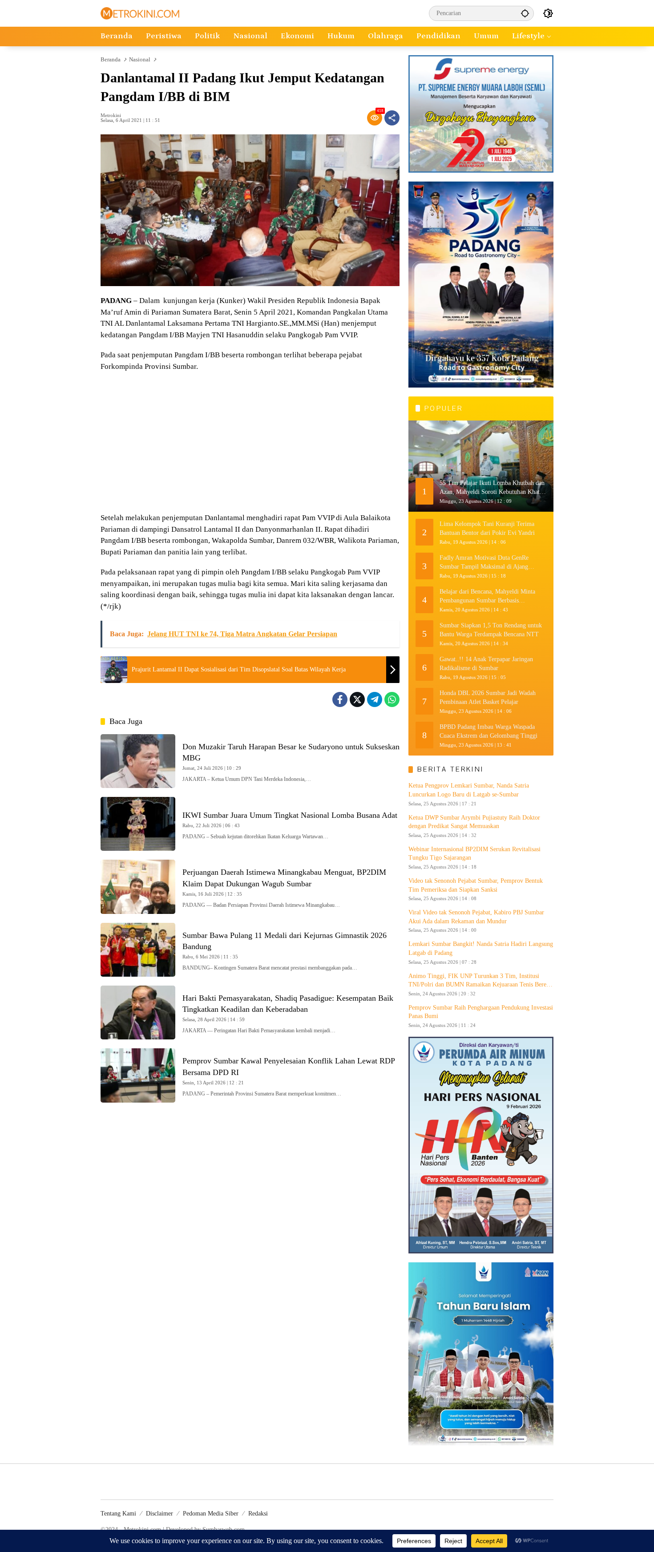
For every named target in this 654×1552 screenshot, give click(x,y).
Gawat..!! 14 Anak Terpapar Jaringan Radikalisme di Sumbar (486, 663)
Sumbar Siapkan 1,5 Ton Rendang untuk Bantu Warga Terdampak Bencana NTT (491, 630)
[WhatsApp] (392, 699)
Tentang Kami (118, 1513)
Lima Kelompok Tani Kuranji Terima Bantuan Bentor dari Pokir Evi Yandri (487, 528)
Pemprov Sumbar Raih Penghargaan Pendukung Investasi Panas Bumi (480, 1012)
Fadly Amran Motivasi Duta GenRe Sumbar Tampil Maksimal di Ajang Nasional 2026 (484, 562)
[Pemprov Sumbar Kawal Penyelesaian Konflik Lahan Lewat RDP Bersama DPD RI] (138, 1075)
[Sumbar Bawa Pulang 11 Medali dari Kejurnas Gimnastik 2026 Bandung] (138, 950)
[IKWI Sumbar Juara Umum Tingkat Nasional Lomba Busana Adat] (138, 824)
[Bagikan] (392, 117)
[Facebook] (339, 699)
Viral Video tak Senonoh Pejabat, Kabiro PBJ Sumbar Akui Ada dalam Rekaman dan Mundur (476, 917)
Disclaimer (159, 1513)
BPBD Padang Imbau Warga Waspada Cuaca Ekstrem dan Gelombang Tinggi (488, 731)
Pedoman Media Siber (210, 1513)
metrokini (111, 115)
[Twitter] (357, 699)
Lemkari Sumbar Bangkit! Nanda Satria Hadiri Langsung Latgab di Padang (480, 948)
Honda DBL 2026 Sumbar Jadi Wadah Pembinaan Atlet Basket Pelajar (488, 697)
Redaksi (258, 1513)
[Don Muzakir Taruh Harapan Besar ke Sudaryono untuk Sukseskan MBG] (138, 761)
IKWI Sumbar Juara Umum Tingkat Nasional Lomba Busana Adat (289, 815)
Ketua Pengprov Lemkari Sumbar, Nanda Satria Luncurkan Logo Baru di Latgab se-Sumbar (468, 790)
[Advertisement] (250, 443)
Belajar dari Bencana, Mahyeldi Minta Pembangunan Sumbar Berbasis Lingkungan (487, 596)
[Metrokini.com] (140, 12)
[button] (525, 13)
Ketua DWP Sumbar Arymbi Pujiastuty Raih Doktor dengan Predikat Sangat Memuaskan (474, 822)
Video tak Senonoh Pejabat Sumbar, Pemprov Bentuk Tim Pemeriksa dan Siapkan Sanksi (475, 885)
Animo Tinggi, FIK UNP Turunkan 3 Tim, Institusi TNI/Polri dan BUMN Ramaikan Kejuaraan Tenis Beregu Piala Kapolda (480, 981)
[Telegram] (374, 699)
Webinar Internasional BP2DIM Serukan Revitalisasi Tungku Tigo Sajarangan (474, 853)
